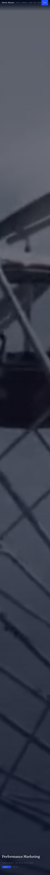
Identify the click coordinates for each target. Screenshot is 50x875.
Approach (39, 2)
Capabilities (24, 2)
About (35, 2)
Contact (44, 2)
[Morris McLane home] (8, 3)
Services (17, 2)
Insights (30, 2)
